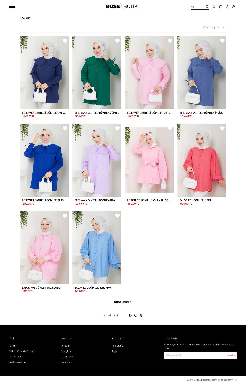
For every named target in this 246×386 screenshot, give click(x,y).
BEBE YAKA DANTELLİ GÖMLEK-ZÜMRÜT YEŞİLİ (97, 113)
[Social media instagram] (135, 315)
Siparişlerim (66, 351)
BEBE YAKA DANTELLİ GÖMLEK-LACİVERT (44, 113)
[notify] (214, 7)
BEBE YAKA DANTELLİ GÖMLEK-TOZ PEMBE (149, 113)
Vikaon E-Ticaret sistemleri (207, 380)
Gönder (231, 355)
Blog (114, 351)
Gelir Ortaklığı (16, 357)
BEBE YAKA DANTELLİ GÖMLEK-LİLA (95, 200)
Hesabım (65, 346)
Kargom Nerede (68, 357)
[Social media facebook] (130, 315)
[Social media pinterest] (141, 315)
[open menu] (12, 7)
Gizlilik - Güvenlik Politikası (22, 351)
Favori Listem (67, 362)
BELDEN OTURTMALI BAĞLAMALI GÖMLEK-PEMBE (149, 200)
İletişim (12, 346)
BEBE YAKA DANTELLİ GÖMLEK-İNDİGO (202, 113)
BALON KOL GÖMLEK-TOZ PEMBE (41, 288)
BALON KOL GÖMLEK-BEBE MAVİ (93, 288)
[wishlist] (65, 41)
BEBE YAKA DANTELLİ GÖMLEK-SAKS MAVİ (44, 200)
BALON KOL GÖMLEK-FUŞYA (195, 200)
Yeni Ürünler (118, 346)
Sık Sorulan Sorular (18, 362)
